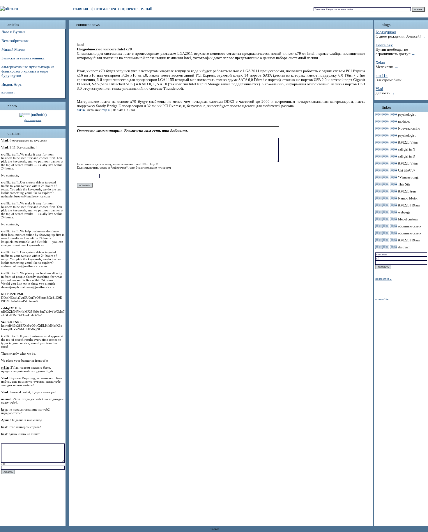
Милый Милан (13, 49)
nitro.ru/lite (381, 299)
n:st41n (382, 76)
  (386, 114)
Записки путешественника (23, 58)
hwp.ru (106, 110)
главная (80, 8)
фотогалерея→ (32, 120)
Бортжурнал (386, 32)
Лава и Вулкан (13, 32)
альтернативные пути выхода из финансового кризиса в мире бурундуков (27, 71)
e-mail (146, 8)
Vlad (379, 89)
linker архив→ (383, 279)
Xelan (380, 63)
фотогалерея (103, 8)
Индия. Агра (11, 84)
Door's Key (384, 45)
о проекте (127, 8)
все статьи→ (8, 92)
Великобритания (15, 41)
